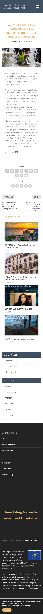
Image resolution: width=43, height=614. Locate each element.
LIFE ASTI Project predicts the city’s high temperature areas (20, 278)
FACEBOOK (9, 415)
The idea (8, 360)
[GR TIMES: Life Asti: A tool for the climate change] (21, 232)
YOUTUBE (8, 409)
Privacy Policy (7, 474)
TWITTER (8, 398)
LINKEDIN (8, 386)
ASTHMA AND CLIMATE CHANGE (18, 309)
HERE (16, 152)
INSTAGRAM (9, 404)
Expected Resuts (11, 366)
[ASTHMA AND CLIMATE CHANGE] (21, 295)
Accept (7, 610)
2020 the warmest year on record (19, 339)
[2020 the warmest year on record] (21, 325)
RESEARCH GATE (11, 392)
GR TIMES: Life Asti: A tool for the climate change (20, 246)
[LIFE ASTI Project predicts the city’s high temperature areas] (21, 263)
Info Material (10, 372)
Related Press (16, 41)
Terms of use (7, 469)
